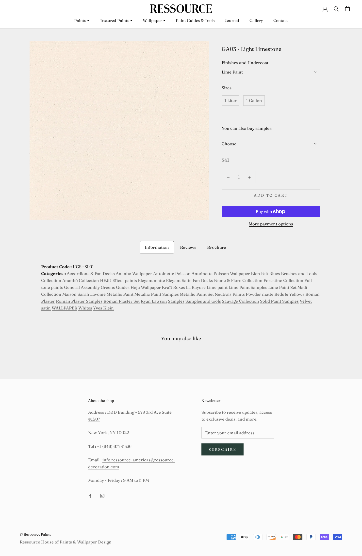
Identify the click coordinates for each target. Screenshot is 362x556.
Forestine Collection (283, 280)
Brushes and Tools (299, 273)
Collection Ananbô (59, 280)
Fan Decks (203, 280)
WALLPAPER (64, 307)
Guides (123, 287)
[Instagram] (102, 495)
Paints (80, 20)
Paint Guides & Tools (195, 20)
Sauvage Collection (240, 301)
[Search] (336, 8)
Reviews (188, 247)
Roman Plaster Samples (79, 301)
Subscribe (222, 449)
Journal (232, 20)
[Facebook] (90, 495)
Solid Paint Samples (279, 301)
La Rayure (196, 287)
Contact (280, 20)
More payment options (271, 223)
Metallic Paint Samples (156, 294)
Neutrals (223, 294)
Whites (85, 307)
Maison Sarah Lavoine (84, 294)
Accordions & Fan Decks (91, 273)
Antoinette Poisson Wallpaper (221, 273)
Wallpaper (152, 20)
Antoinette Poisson (172, 273)
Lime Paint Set (282, 287)
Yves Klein (103, 307)
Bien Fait (259, 273)
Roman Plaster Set (121, 301)
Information (157, 247)
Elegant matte (151, 280)
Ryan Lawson (154, 301)
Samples (176, 301)
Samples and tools (203, 301)
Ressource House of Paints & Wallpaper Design (66, 541)
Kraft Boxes (173, 287)
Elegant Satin (179, 280)
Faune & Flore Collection (238, 280)
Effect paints (124, 280)
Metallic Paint (120, 294)
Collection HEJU (95, 280)
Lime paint (217, 287)
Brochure (216, 247)
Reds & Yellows (289, 294)
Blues (274, 273)
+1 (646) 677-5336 (114, 446)
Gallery (256, 20)
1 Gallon (254, 100)
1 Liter (230, 100)
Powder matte (259, 294)
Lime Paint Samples (248, 287)
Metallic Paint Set (197, 294)
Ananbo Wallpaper (134, 273)
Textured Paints (114, 20)
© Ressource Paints (35, 534)
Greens (108, 287)
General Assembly (82, 287)
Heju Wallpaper (146, 287)
